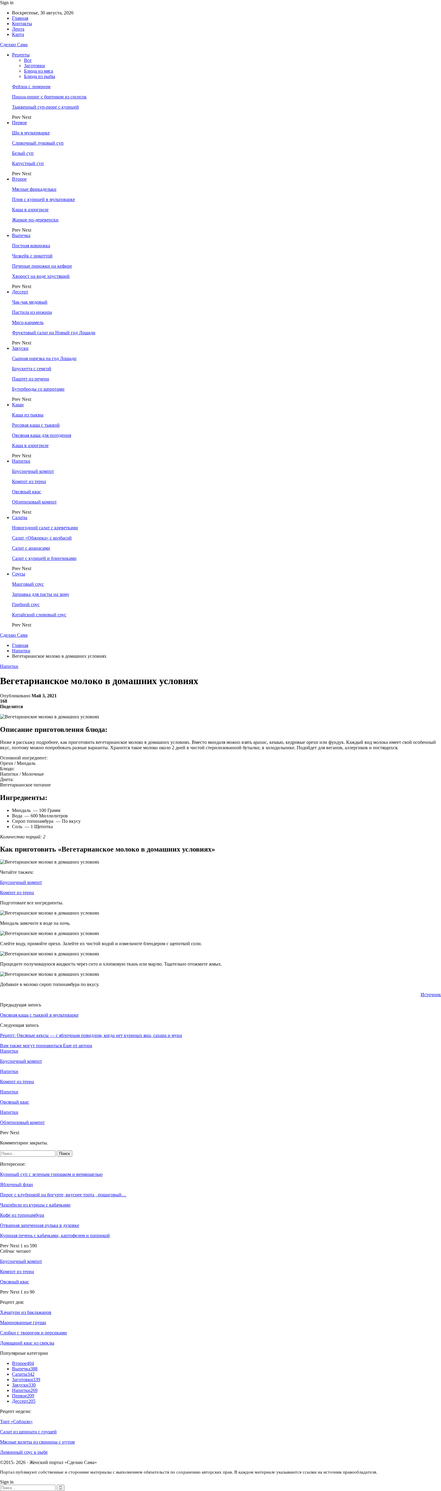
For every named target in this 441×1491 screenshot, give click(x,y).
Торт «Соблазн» (16, 1421)
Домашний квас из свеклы (27, 1342)
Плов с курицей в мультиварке (43, 199)
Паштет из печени (30, 378)
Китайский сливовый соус (39, 614)
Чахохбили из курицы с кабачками (35, 1204)
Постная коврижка (31, 245)
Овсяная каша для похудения (41, 435)
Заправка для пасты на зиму (40, 594)
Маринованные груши (23, 1322)
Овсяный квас (26, 491)
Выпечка (21, 235)
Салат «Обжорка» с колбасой (42, 537)
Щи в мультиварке (31, 132)
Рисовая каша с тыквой (36, 425)
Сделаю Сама (14, 44)
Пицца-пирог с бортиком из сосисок (49, 96)
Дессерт (20, 291)
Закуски (20, 348)
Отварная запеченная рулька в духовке (39, 1225)
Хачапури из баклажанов (25, 1312)
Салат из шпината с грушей (28, 1431)
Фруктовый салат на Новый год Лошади (53, 332)
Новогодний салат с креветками (45, 527)
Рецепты (21, 54)
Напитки (21, 461)
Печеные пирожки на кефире (42, 266)
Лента (18, 29)
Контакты (22, 23)
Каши (18, 404)
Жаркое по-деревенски (35, 219)
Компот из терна (29, 481)
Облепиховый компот (34, 501)
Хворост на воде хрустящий (41, 276)
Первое (19, 122)
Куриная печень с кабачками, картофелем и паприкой (55, 1235)
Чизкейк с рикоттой (32, 255)
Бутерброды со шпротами (38, 389)
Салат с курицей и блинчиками (44, 558)
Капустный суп (28, 163)
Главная (20, 18)
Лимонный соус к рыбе (24, 1452)
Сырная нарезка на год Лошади (44, 358)
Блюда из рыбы (39, 76)
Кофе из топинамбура (22, 1215)
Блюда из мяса (38, 71)
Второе (19, 179)
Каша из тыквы (28, 414)
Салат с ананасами (31, 548)
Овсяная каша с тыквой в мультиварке (39, 1015)
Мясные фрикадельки (34, 189)
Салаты (19, 517)
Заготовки (34, 65)
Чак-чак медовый (29, 302)
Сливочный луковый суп (38, 143)
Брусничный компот (33, 471)
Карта (18, 34)
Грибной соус (26, 604)
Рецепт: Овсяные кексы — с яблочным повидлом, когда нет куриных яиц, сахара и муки (91, 1035)
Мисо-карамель (28, 322)
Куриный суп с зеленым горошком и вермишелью (51, 1174)
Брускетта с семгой (31, 368)
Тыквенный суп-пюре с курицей (45, 107)
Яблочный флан (16, 1184)
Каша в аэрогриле (30, 209)
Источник (431, 994)
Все (28, 60)
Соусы (18, 573)
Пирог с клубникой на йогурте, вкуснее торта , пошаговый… (63, 1194)
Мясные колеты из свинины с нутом (37, 1441)
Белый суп (23, 153)
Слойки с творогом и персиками (33, 1332)
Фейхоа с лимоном (31, 86)
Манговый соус (28, 584)
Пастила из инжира (32, 312)
